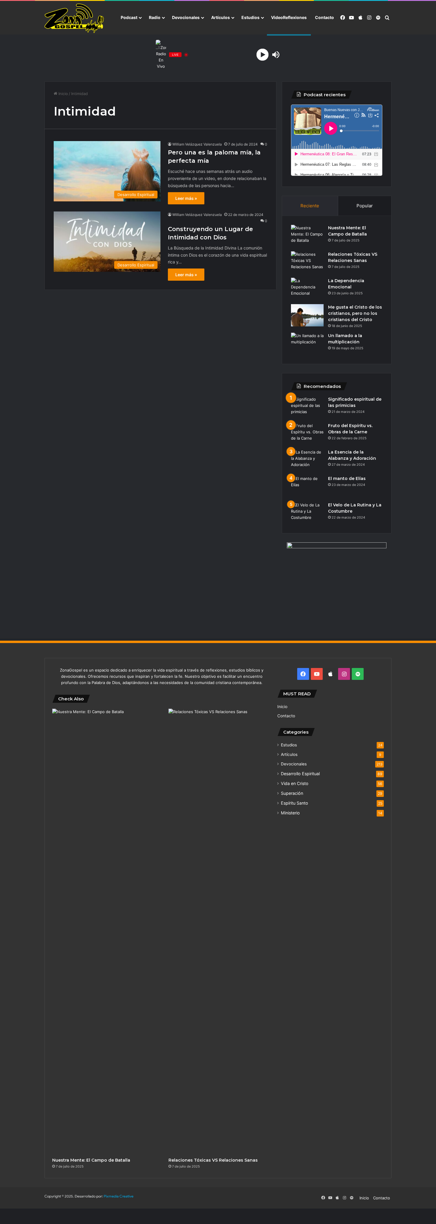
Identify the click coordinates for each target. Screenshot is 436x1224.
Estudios (250, 17)
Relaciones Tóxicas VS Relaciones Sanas (213, 1160)
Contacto (324, 17)
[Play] (262, 54)
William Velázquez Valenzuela (197, 144)
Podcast (129, 17)
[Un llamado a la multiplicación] (307, 344)
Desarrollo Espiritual (300, 773)
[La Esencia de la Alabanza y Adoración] (307, 460)
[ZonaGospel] (74, 18)
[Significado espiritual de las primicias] (307, 407)
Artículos (220, 17)
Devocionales (186, 17)
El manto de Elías (347, 478)
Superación (292, 793)
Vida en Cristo (294, 783)
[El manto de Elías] (307, 487)
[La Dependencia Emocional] (307, 289)
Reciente (309, 206)
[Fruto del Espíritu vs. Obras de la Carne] (307, 434)
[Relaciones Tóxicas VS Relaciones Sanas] (307, 262)
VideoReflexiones (289, 17)
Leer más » (186, 198)
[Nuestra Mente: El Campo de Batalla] (307, 236)
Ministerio (290, 812)
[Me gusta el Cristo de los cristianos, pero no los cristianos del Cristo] (307, 315)
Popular (365, 206)
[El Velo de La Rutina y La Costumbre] (307, 513)
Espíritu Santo (294, 803)
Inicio (62, 93)
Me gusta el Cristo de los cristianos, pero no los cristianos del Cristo (355, 313)
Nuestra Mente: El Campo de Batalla (91, 1160)
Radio (154, 17)
